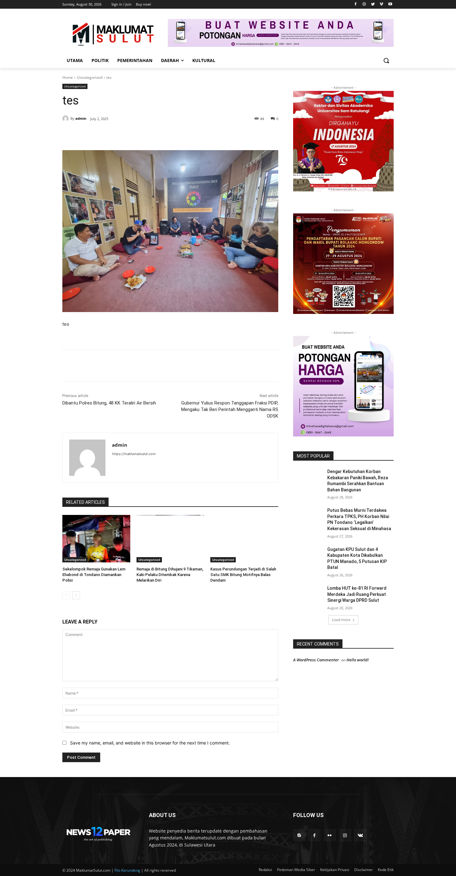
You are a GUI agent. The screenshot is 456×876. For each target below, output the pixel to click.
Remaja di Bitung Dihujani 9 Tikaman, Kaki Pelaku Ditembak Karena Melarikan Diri (169, 575)
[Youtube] (390, 4)
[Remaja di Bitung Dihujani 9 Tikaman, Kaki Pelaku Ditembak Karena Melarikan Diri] (170, 538)
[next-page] (76, 595)
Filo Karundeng (127, 870)
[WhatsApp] (148, 134)
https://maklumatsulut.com (134, 454)
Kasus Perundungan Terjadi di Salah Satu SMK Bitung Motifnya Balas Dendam (243, 575)
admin (80, 118)
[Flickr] (330, 835)
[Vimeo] (381, 4)
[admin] (66, 118)
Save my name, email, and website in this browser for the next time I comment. (150, 742)
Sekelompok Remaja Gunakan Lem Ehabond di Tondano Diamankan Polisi (93, 575)
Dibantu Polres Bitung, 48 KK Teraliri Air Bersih (109, 403)
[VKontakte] (360, 835)
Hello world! (357, 660)
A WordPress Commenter (316, 660)
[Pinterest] (133, 134)
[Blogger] (299, 835)
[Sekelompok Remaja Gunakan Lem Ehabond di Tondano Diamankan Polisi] (96, 538)
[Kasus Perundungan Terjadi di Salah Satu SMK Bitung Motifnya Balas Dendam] (244, 538)
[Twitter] (373, 4)
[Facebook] (355, 4)
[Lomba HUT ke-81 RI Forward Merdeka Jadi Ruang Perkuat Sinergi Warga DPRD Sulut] (308, 595)
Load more (341, 619)
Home (67, 77)
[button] (386, 60)
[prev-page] (66, 595)
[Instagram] (364, 4)
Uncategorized (89, 77)
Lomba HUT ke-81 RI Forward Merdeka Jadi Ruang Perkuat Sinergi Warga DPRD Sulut (357, 594)
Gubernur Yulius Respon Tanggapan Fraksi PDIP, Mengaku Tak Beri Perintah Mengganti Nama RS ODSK (229, 409)
